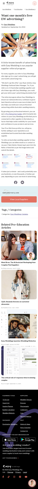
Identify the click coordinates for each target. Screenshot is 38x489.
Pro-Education (18, 9)
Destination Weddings (10, 424)
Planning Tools (9, 395)
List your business (10, 458)
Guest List (6, 403)
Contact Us (24, 431)
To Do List (6, 400)
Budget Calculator (9, 410)
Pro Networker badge (14, 114)
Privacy (18, 472)
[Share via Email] (22, 182)
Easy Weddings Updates (19, 214)
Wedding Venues (26, 400)
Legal (25, 472)
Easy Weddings (7, 9)
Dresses (23, 403)
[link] (3, 477)
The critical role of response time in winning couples (18, 379)
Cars (21, 413)
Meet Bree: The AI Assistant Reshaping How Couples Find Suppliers (18, 263)
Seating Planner (8, 406)
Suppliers (24, 395)
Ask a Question (25, 427)
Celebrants (24, 410)
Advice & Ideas (25, 424)
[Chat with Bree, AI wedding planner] (32, 483)
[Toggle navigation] (3, 3)
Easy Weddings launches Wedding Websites (18, 341)
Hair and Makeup (25, 416)
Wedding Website (9, 413)
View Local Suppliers (19, 199)
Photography (24, 406)
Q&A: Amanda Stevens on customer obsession (15, 303)
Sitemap (10, 472)
